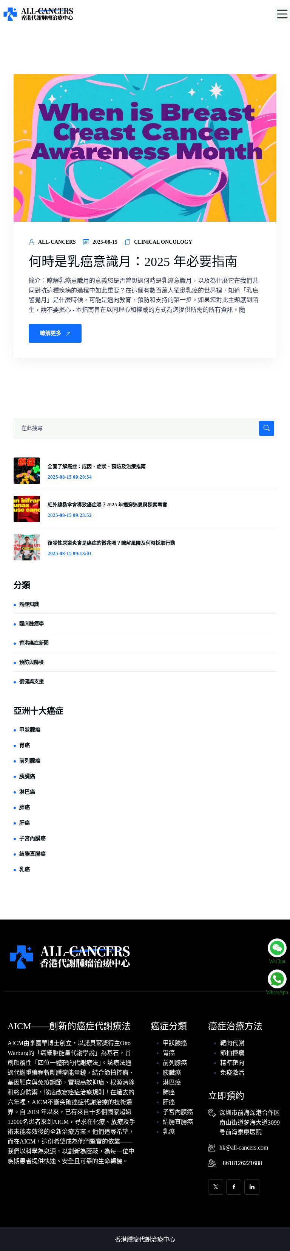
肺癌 (24, 807)
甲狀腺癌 (29, 730)
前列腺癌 (29, 761)
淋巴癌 (27, 792)
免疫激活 (232, 1072)
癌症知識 (29, 604)
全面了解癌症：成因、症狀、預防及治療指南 (97, 466)
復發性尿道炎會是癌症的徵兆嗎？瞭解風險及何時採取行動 (111, 543)
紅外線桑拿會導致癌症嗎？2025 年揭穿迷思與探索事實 (107, 504)
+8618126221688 (240, 1163)
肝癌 (24, 823)
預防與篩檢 (31, 662)
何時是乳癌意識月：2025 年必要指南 (133, 262)
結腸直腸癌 (32, 854)
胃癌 (24, 745)
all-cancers (57, 242)
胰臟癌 (27, 776)
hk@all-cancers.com (243, 1147)
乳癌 (24, 869)
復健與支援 (31, 681)
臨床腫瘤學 (31, 623)
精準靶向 (232, 1063)
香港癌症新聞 (34, 643)
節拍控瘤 (232, 1053)
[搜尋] (145, 428)
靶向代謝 (232, 1043)
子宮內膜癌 (32, 838)
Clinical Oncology (163, 242)
